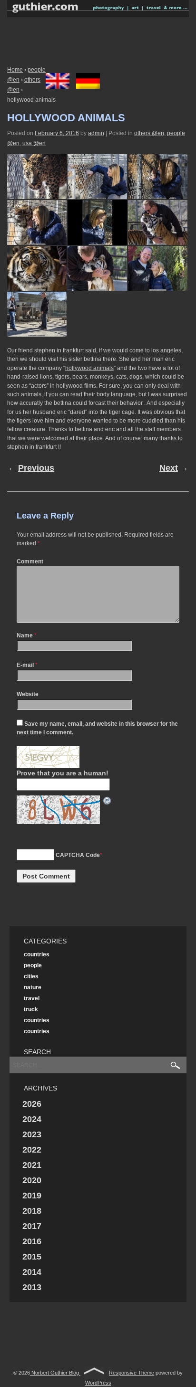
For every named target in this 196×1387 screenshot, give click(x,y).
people (33, 965)
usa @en (34, 143)
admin (96, 133)
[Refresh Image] (107, 800)
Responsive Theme (131, 1373)
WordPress (98, 1383)
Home (15, 69)
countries (36, 954)
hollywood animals (89, 368)
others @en (149, 133)
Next (168, 468)
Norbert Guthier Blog (55, 1373)
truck (31, 1009)
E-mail (25, 665)
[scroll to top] (94, 1373)
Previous (36, 468)
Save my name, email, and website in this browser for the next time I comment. (97, 728)
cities (31, 976)
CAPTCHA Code (78, 855)
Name (25, 635)
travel (31, 998)
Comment (30, 561)
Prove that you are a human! (62, 773)
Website (28, 694)
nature (32, 987)
